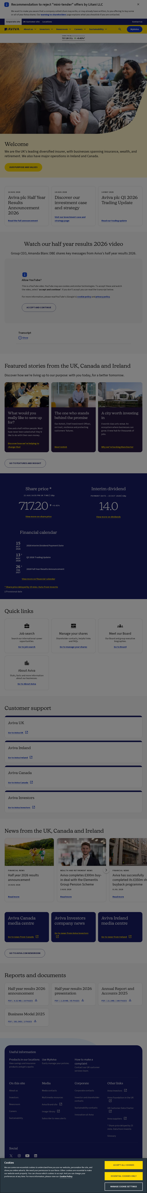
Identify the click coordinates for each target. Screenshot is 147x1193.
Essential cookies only (124, 1176)
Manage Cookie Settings (123, 1186)
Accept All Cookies (123, 1165)
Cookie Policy (66, 1176)
